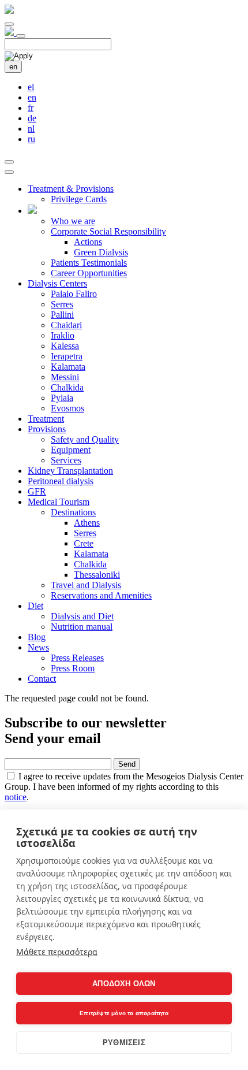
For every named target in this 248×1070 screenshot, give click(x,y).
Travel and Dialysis (86, 585)
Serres (62, 304)
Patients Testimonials (89, 263)
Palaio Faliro (74, 294)
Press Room (73, 668)
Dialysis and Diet (82, 616)
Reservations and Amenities (101, 595)
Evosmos (67, 408)
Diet (35, 606)
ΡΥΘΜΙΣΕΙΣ (124, 1042)
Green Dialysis (101, 252)
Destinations (73, 512)
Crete (83, 543)
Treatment (46, 418)
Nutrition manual (81, 626)
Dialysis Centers (57, 283)
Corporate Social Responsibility (108, 231)
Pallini (62, 314)
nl (31, 128)
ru (31, 139)
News (38, 647)
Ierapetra (66, 356)
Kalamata (68, 366)
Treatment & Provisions (71, 189)
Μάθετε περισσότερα (56, 951)
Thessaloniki (97, 574)
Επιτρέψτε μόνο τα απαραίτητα (124, 1013)
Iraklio (62, 335)
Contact (42, 678)
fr (30, 108)
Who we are (73, 221)
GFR (37, 491)
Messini (65, 377)
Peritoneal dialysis (60, 481)
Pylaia (62, 398)
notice (16, 797)
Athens (87, 522)
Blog (37, 637)
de (32, 118)
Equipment (71, 450)
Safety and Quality (85, 439)
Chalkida (67, 387)
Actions (88, 242)
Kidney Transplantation (70, 470)
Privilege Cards (79, 199)
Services (66, 460)
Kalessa (65, 346)
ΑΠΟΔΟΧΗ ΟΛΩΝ (123, 983)
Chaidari (66, 325)
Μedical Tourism (58, 502)
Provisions (47, 429)
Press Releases (77, 658)
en (13, 66)
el (31, 87)
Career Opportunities (89, 273)
